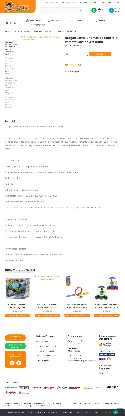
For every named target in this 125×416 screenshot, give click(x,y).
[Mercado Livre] (62, 387)
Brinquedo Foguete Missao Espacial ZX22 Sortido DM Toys (107, 306)
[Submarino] (87, 387)
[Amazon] (113, 387)
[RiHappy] (11, 392)
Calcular (100, 54)
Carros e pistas (25, 31)
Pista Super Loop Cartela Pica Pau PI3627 (77, 306)
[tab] (11, 121)
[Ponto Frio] (36, 387)
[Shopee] (24, 392)
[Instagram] (12, 362)
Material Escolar (81, 20)
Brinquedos (35, 20)
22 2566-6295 (70, 2)
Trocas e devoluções (45, 351)
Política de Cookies (104, 412)
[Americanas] (74, 387)
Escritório (104, 20)
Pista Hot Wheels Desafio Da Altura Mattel (47, 306)
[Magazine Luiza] (11, 387)
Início (7, 31)
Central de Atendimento (110, 2)
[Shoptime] (100, 387)
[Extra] (49, 387)
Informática (57, 20)
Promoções (39, 25)
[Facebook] (18, 362)
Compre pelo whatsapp (16, 346)
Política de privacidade (45, 355)
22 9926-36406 (89, 2)
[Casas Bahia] (24, 387)
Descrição (11, 121)
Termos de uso (42, 360)
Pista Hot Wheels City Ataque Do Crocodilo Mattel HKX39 (18, 306)
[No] (122, 412)
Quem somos (42, 341)
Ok (116, 412)
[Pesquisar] (80, 10)
